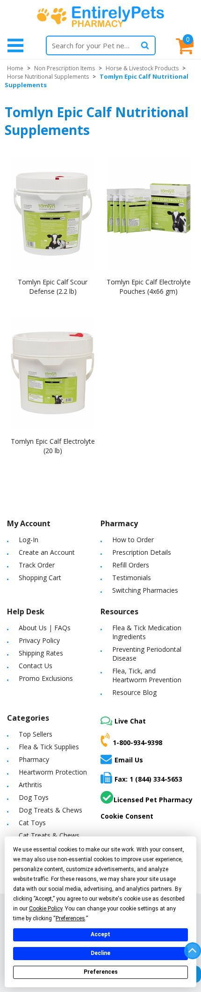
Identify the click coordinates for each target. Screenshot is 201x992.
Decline (100, 953)
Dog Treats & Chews (50, 810)
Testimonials (131, 577)
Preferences (101, 972)
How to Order (133, 539)
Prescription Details (141, 552)
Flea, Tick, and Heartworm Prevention (146, 675)
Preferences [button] (70, 918)
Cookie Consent (126, 816)
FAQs (62, 627)
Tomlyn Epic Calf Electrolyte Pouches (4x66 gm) (149, 286)
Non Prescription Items (64, 68)
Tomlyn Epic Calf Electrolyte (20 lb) (53, 446)
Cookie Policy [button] (45, 908)
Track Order (37, 564)
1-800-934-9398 (137, 742)
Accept (100, 934)
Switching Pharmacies (145, 590)
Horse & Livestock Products (142, 68)
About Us (33, 627)
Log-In (28, 539)
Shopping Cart (40, 577)
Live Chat (130, 720)
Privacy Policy (39, 640)
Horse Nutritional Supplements (48, 77)
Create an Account (47, 552)
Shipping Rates (41, 653)
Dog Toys (34, 797)
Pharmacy (34, 759)
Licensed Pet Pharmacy (153, 799)
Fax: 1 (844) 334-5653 (148, 779)
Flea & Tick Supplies (49, 746)
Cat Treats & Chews (49, 835)
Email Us (129, 759)
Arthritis (30, 784)
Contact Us (35, 665)
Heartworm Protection (53, 772)
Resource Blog (134, 692)
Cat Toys (32, 822)
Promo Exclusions (46, 678)
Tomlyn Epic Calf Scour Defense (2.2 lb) (52, 286)
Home (15, 68)
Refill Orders (130, 564)
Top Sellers (35, 734)
